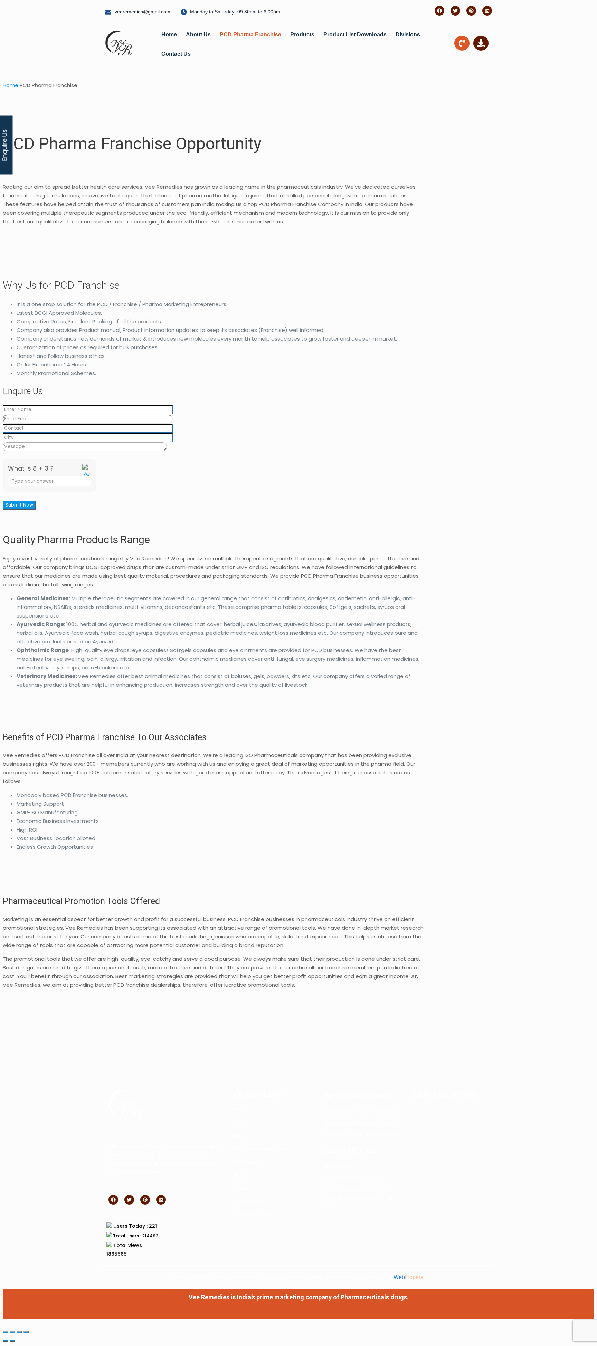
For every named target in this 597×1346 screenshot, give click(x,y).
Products (302, 34)
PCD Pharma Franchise (250, 34)
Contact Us (176, 54)
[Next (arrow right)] (12, 1341)
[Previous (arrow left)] (5, 1341)
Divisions (408, 34)
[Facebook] (439, 11)
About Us (198, 34)
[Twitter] (455, 11)
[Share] (19, 1332)
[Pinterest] (471, 11)
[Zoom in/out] (5, 1332)
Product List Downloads (355, 34)
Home (169, 34)
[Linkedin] (487, 11)
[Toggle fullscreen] (12, 1332)
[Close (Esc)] (26, 1332)
